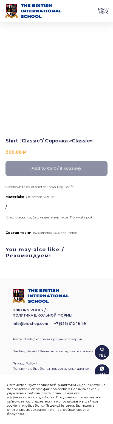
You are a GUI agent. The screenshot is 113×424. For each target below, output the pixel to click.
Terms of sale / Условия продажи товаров (47, 339)
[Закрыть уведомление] (109, 378)
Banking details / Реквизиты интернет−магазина (53, 351)
